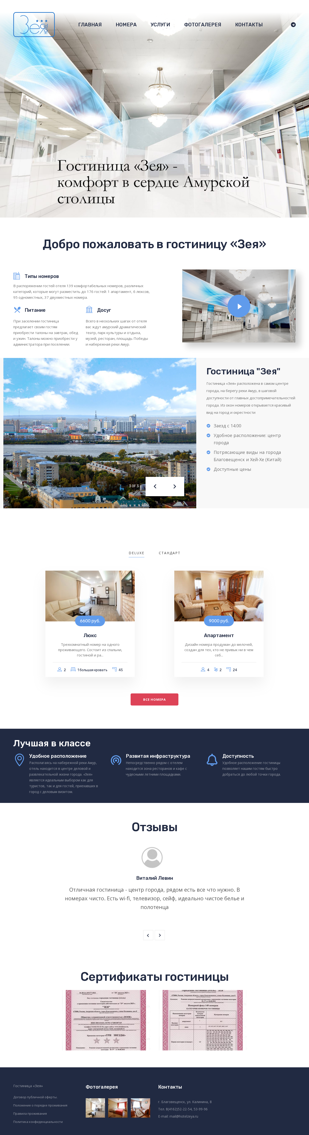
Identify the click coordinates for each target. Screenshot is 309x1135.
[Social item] (291, 24)
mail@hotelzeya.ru (183, 1116)
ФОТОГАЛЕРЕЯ (202, 24)
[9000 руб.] (219, 595)
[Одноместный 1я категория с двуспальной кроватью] (118, 1108)
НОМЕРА (126, 24)
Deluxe (136, 553)
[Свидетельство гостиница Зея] (106, 1020)
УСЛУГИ (160, 24)
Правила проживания (30, 1113)
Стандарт (170, 553)
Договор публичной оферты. (35, 1097)
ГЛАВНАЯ (90, 24)
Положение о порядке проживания (40, 1105)
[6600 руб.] (90, 595)
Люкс (90, 635)
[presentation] (155, 486)
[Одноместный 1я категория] (141, 1108)
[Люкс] (95, 1108)
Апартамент (219, 635)
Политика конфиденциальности (38, 1122)
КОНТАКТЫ (249, 24)
